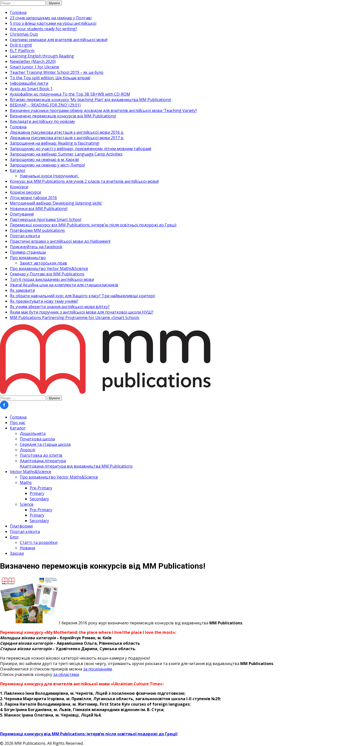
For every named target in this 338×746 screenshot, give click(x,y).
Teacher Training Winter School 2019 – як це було (56, 72)
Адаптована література (76, 463)
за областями (66, 674)
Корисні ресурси (25, 192)
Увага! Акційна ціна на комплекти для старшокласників (64, 285)
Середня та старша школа (45, 444)
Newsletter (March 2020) (33, 61)
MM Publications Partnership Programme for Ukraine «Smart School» (75, 317)
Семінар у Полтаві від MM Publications (47, 274)
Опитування (22, 214)
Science (26, 504)
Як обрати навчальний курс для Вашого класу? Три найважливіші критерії (82, 295)
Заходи (17, 553)
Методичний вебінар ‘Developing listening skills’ (56, 203)
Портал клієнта (25, 236)
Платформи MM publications (37, 230)
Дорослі (27, 450)
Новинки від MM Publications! (38, 208)
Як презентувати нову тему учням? (44, 301)
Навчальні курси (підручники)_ (49, 176)
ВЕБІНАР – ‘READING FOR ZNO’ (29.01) (45, 105)
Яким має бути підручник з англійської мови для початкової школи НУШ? (81, 312)
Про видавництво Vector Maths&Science (49, 268)
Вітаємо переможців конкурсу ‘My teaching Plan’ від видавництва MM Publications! (90, 99)
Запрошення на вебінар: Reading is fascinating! (54, 143)
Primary (37, 493)
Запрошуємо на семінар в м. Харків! (44, 159)
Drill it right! (21, 45)
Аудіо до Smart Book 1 (31, 88)
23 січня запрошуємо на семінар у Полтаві (51, 18)
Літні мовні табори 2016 (33, 197)
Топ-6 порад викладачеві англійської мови (52, 279)
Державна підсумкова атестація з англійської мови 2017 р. (67, 137)
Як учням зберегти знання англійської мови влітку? (60, 306)
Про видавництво (28, 257)
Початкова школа (37, 439)
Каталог (17, 170)
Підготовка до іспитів (41, 455)
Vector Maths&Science (30, 471)
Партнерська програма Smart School (45, 219)
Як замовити (22, 290)
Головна (18, 12)
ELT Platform (22, 50)
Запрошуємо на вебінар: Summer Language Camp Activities (66, 154)
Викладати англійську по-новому (42, 121)
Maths (26, 482)
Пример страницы (28, 252)
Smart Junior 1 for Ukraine (34, 67)
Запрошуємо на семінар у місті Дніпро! (47, 165)
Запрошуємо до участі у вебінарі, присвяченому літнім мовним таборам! (80, 148)
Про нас (17, 422)
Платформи (21, 526)
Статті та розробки (38, 542)
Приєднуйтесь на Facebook (36, 246)
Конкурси (19, 186)
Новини (27, 548)
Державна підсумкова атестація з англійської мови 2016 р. (67, 132)
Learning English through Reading (42, 56)
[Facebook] (4, 407)
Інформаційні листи (29, 83)
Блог (14, 537)
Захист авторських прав (43, 263)
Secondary (39, 499)
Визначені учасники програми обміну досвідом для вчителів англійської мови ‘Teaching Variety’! (103, 110)
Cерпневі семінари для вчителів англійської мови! (58, 39)
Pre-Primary (41, 488)
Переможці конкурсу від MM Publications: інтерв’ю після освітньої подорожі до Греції (93, 225)
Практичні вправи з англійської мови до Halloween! (60, 241)
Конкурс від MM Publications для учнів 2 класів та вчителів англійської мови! (84, 181)
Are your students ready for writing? (43, 28)
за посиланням (97, 669)
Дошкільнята (33, 433)
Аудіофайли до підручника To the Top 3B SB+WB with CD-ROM (70, 94)
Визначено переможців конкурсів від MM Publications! (63, 116)
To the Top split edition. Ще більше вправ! (50, 77)
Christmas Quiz (24, 34)
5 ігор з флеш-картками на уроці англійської (53, 23)
